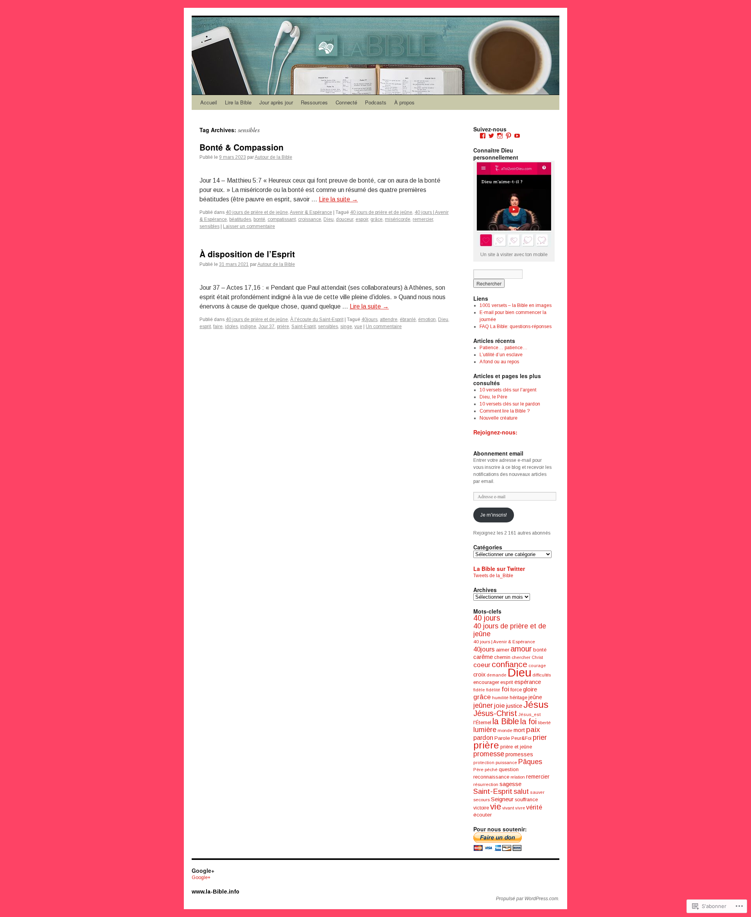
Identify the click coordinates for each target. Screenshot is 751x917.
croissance (309, 219)
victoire (481, 808)
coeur (481, 665)
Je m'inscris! (493, 515)
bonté (259, 219)
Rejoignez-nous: (495, 432)
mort (519, 730)
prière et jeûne (516, 747)
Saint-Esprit (303, 326)
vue (358, 326)
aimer (502, 650)
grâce (376, 219)
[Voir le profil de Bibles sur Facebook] (483, 136)
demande (497, 675)
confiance (509, 664)
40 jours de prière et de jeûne (257, 212)
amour (521, 648)
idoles (231, 326)
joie (499, 705)
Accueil (208, 102)
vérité (534, 807)
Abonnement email (498, 453)
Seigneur (502, 799)
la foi (528, 721)
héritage (518, 697)
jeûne (535, 697)
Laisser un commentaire (249, 226)
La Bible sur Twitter (499, 568)
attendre (388, 319)
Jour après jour (276, 102)
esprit (205, 326)
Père (478, 769)
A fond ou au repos (499, 361)
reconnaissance (491, 777)
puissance (506, 762)
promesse (488, 754)
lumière (484, 730)
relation (517, 777)
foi (505, 689)
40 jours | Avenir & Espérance (504, 641)
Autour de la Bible (273, 157)
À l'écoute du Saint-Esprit (316, 319)
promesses (519, 754)
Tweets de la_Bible (493, 575)
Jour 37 (267, 326)
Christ (537, 657)
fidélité (493, 689)
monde (505, 730)
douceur (344, 219)
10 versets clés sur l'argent (508, 390)
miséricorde (397, 219)
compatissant (282, 219)
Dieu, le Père (493, 397)
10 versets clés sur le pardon (510, 404)
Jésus (535, 704)
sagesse (510, 784)
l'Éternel (482, 722)
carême (483, 656)
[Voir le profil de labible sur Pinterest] (508, 136)
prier (540, 737)
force (516, 690)
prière (283, 326)
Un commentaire (384, 326)
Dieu (328, 219)
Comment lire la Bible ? (505, 411)
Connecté (346, 102)
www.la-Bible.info (215, 891)
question (509, 769)
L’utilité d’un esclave (501, 354)
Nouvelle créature (498, 418)
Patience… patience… (504, 347)
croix (479, 674)
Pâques (530, 762)
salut (521, 791)
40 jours (486, 618)
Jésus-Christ (495, 713)
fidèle (479, 689)
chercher (521, 657)
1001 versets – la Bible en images (516, 305)
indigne (248, 326)
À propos (404, 102)
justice (514, 706)
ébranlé (408, 319)
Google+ (201, 877)
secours (481, 799)
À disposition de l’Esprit (247, 254)
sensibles (209, 226)
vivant (508, 808)
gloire (530, 689)
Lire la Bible (238, 102)
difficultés (542, 675)
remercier (423, 219)
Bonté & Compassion (241, 147)
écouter (482, 815)
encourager (486, 682)
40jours (369, 319)
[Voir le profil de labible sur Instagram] (500, 136)
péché (491, 769)
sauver (537, 792)
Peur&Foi (521, 738)
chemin (502, 657)
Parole (502, 738)
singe (346, 326)
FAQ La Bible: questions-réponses (516, 326)
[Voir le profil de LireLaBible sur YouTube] (517, 136)
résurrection (485, 784)
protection (483, 762)
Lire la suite (338, 199)
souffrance (526, 799)
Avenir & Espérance (311, 212)
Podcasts (375, 102)
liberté (544, 722)
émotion (427, 319)
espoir (362, 219)
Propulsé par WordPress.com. (527, 898)
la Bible (505, 721)
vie (495, 806)
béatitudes (240, 219)
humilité (500, 697)
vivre (520, 808)
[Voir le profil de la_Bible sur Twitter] (491, 136)
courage (537, 665)
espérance (527, 682)
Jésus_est (529, 714)
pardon (483, 737)
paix (533, 729)
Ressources (314, 102)
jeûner (483, 705)
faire (218, 326)
